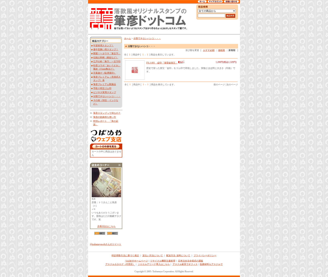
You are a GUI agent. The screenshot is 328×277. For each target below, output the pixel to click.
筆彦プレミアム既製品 (104, 84)
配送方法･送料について (178, 255)
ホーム (127, 38)
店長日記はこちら (106, 226)
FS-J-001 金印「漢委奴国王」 (162, 62)
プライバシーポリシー (205, 255)
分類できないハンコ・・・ (107, 96)
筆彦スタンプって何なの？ (107, 113)
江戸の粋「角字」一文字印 (107, 61)
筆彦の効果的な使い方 (104, 117)
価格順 (221, 50)
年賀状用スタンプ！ (103, 45)
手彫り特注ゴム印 (102, 88)
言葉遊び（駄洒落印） (104, 73)
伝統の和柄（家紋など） (105, 57)
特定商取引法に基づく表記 (125, 255)
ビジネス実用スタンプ (104, 92)
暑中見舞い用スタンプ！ (105, 49)
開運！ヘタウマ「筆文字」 (107, 53)
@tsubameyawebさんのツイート (105, 244)
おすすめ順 (208, 50)
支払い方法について (152, 255)
